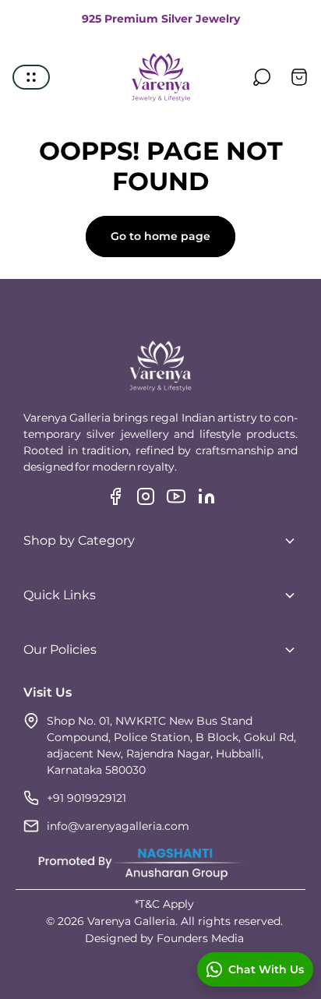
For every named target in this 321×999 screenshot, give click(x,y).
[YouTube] (176, 496)
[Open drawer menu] (31, 77)
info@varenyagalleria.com (118, 826)
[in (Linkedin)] (206, 496)
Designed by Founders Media (164, 938)
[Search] (262, 77)
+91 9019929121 (86, 798)
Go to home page (160, 236)
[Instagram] (145, 496)
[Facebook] (115, 496)
